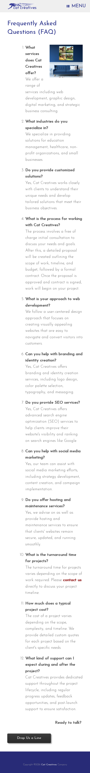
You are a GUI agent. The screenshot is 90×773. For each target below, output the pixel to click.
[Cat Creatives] (22, 6)
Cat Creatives (49, 764)
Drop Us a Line (29, 738)
